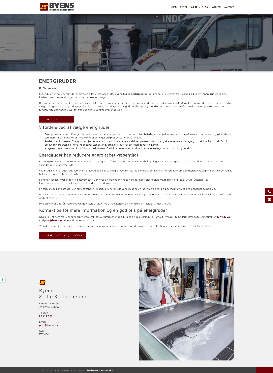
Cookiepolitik (107, 370)
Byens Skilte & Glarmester (131, 94)
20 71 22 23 (223, 217)
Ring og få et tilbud (57, 119)
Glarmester (49, 88)
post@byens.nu (53, 220)
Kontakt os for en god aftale (63, 235)
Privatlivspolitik (92, 370)
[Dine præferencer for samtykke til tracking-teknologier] (2, 279)
